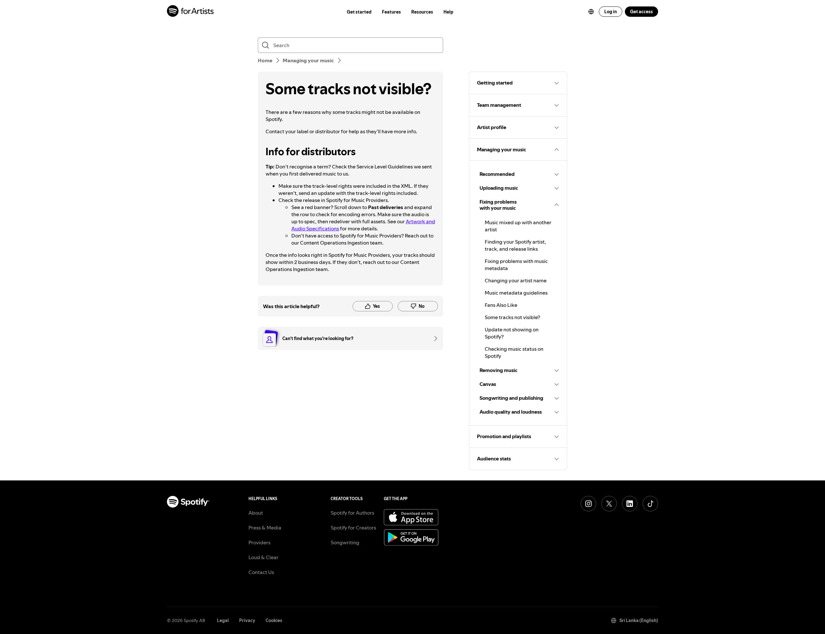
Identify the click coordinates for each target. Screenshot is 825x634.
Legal (223, 620)
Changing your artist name (516, 280)
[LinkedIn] (629, 503)
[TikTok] (650, 503)
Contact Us (261, 572)
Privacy (247, 620)
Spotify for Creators (353, 527)
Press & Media (264, 527)
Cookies (274, 620)
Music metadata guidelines (516, 292)
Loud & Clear (263, 557)
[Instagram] (588, 503)
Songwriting (345, 542)
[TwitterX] (609, 503)
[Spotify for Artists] (190, 11)
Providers (259, 542)
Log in (610, 11)
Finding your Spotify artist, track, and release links (515, 245)
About (255, 512)
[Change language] (591, 11)
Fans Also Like (501, 304)
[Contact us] (433, 338)
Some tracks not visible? (512, 317)
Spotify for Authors (352, 512)
